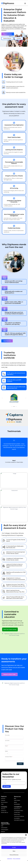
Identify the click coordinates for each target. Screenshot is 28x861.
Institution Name (8, 756)
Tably (2, 804)
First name (7, 735)
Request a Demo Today (9, 674)
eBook (15, 802)
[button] (26, 834)
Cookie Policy (9, 858)
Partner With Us (4, 812)
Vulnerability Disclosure (19, 820)
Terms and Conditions (19, 816)
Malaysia (3, 831)
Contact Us (3, 810)
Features (3, 800)
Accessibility (17, 818)
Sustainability (17, 804)
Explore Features (7, 38)
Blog (15, 798)
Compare (19, 38)
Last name (7, 740)
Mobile (6, 751)
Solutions (3, 798)
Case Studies (17, 800)
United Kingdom (4, 829)
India (2, 825)
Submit (20, 763)
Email (6, 745)
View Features (7, 341)
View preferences (14, 854)
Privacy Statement (16, 858)
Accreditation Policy (18, 810)
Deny (14, 851)
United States (4, 827)
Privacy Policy (17, 814)
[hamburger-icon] (25, 3)
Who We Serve (4, 802)
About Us (3, 808)
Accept (14, 847)
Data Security (17, 808)
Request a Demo (7, 34)
